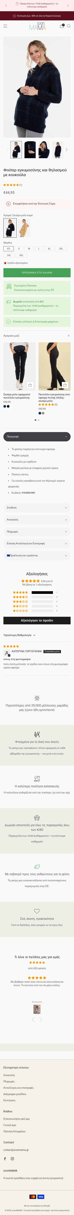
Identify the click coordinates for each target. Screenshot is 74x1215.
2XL (61, 248)
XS (8, 248)
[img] (11, 646)
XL (49, 248)
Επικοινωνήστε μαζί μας (16, 1118)
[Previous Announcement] (6, 5)
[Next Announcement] (68, 5)
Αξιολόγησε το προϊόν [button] (37, 620)
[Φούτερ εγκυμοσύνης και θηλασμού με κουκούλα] (10, 227)
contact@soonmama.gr (16, 1149)
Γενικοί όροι (9, 1125)
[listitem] (37, 5)
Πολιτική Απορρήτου (14, 1131)
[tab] (35, 420)
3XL (9, 255)
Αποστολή (9, 1075)
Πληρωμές (9, 1081)
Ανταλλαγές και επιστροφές (18, 1087)
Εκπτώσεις (9, 1100)
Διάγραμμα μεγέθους (14, 1094)
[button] (11, 185)
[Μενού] (5, 26)
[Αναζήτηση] (69, 26)
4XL (21, 255)
